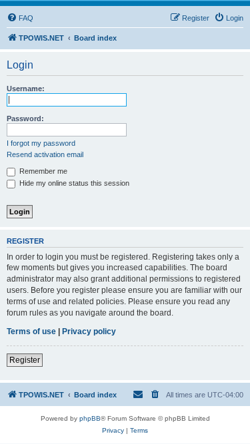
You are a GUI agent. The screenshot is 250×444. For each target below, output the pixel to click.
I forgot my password (41, 143)
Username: (26, 89)
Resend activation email (45, 154)
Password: (25, 118)
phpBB (90, 418)
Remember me (42, 171)
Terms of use (31, 331)
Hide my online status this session (73, 183)
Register (24, 360)
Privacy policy (89, 331)
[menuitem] (20, 18)
